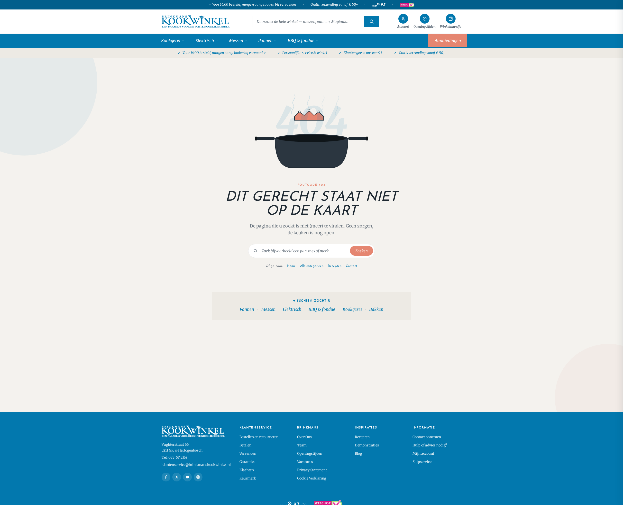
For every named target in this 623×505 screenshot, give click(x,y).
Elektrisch (204, 40)
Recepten (334, 266)
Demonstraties (367, 445)
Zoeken (361, 251)
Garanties (247, 462)
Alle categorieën (311, 266)
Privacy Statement (312, 470)
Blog (358, 453)
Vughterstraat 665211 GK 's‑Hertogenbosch (182, 447)
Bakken (376, 309)
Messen (236, 40)
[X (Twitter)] (176, 477)
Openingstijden (309, 453)
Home (291, 266)
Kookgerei (170, 40)
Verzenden (247, 453)
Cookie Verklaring (311, 478)
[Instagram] (198, 477)
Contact (351, 266)
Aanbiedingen (448, 40)
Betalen (245, 445)
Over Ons (304, 437)
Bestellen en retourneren (258, 437)
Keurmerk (247, 478)
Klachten (246, 470)
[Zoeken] (371, 21)
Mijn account (423, 453)
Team (302, 445)
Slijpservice (421, 462)
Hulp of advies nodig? (429, 445)
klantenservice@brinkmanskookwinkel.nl (196, 464)
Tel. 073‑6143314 (174, 457)
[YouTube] (187, 477)
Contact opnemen (426, 437)
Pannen (265, 40)
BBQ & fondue (301, 40)
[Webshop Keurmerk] (407, 4)
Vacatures (305, 462)
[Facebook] (166, 477)
